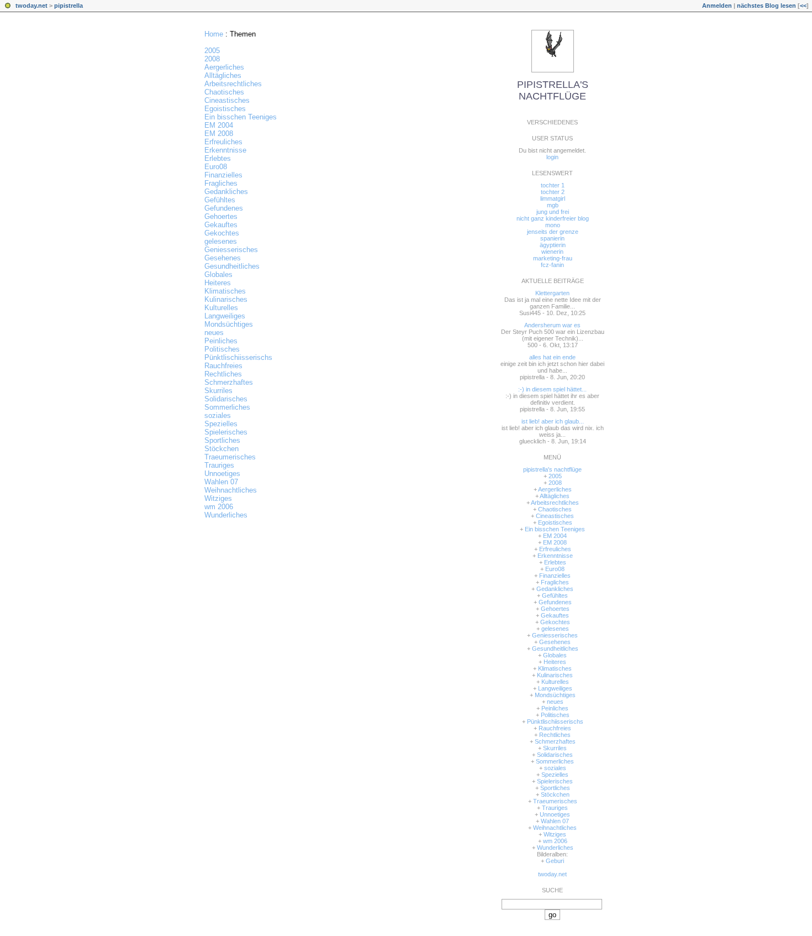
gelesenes (220, 241)
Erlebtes (217, 158)
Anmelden (717, 5)
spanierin (552, 238)
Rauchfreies (223, 366)
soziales (217, 415)
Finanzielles (223, 175)
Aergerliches (224, 67)
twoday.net (31, 5)
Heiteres (217, 283)
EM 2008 (218, 133)
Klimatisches (225, 291)
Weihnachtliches (230, 490)
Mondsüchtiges (228, 324)
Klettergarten (552, 293)
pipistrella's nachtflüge (552, 90)
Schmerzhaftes (228, 382)
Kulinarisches (225, 299)
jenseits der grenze (552, 231)
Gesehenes (222, 258)
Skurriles (218, 390)
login (552, 157)
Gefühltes (219, 200)
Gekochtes (221, 233)
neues (214, 332)
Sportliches (222, 440)
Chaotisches (224, 92)
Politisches (222, 349)
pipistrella (68, 5)
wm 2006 (218, 507)
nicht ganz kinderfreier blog (552, 218)
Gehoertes (221, 216)
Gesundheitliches (232, 266)
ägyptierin (553, 245)
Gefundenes (223, 208)
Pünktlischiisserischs (238, 357)
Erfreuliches (223, 142)
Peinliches (221, 341)
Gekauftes (221, 225)
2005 (212, 50)
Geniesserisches (231, 249)
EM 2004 (218, 125)
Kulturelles (221, 308)
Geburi (555, 860)
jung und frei (552, 211)
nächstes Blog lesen (766, 5)
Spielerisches (225, 432)
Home (213, 34)
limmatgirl (552, 198)
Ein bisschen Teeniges (240, 117)
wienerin (552, 251)
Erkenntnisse (225, 150)
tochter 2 (553, 192)
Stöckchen (221, 449)
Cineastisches (227, 100)
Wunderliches (225, 515)
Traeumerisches (230, 457)
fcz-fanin (552, 265)
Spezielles (221, 424)
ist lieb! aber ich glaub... (552, 421)
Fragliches (221, 183)
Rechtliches (223, 374)
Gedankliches (226, 191)
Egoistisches (225, 108)
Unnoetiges (222, 473)
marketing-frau (552, 258)
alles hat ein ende (552, 357)
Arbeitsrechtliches (233, 84)
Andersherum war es (552, 325)
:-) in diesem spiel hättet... (552, 389)
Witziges (218, 498)
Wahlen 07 (221, 482)
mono (552, 225)
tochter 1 (553, 185)
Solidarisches (225, 399)
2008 (212, 59)
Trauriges (219, 465)
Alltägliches (222, 75)
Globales (218, 274)
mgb (552, 205)
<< (803, 5)
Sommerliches (227, 407)
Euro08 (215, 167)
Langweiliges (224, 316)
